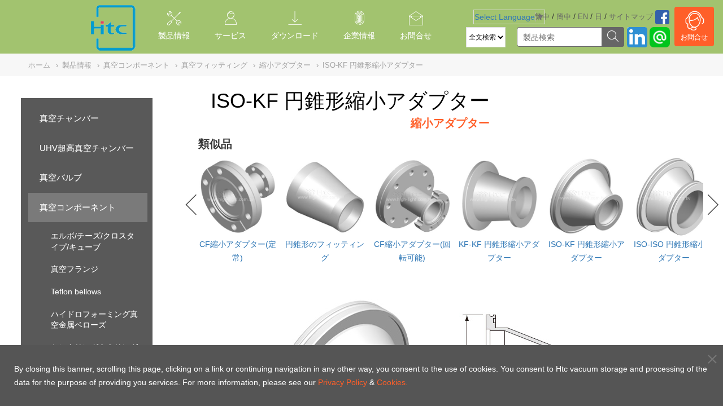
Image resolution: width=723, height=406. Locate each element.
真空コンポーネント (78, 207)
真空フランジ (74, 268)
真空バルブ (61, 177)
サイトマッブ (631, 16)
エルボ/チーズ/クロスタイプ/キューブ (92, 241)
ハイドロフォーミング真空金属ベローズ (94, 320)
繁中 (542, 16)
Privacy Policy (342, 382)
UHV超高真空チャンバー (87, 148)
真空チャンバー (69, 118)
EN (583, 16)
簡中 (563, 16)
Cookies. (392, 382)
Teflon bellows (76, 291)
